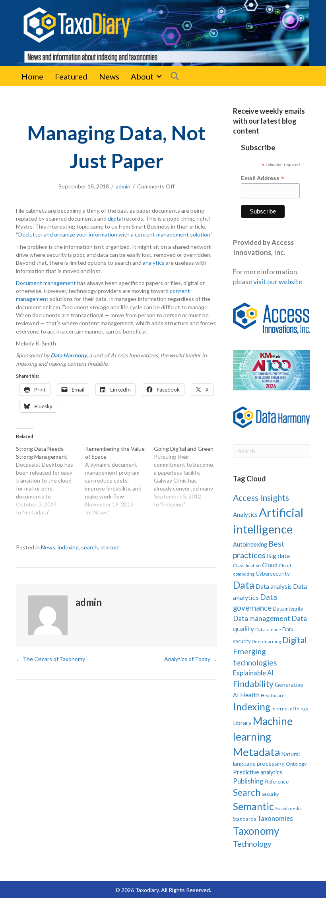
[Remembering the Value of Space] (119, 480)
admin (123, 186)
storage (110, 547)
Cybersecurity (273, 573)
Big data (278, 555)
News (109, 76)
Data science (268, 629)
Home (32, 76)
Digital (294, 640)
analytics (154, 262)
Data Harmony (68, 355)
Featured (71, 76)
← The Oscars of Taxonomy (50, 659)
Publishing (248, 781)
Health (250, 694)
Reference (277, 781)
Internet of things (290, 708)
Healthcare (273, 695)
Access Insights (261, 497)
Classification (247, 565)
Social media (288, 808)
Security (270, 794)
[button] (159, 76)
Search (246, 792)
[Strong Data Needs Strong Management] (50, 480)
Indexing (251, 706)
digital (115, 218)
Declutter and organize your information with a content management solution (114, 234)
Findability (253, 683)
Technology (252, 843)
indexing (68, 547)
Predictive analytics (257, 772)
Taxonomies (275, 818)
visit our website (277, 281)
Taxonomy (256, 830)
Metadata (256, 751)
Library (242, 722)
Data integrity (288, 608)
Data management (261, 618)
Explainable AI (253, 673)
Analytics (245, 514)
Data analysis (274, 586)
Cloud (269, 564)
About (142, 76)
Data (243, 585)
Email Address (262, 178)
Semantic (253, 806)
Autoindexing (250, 544)
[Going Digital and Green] (188, 476)
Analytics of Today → (190, 659)
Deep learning (266, 641)
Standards (244, 819)
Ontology (296, 764)
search (89, 547)
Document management (46, 282)
